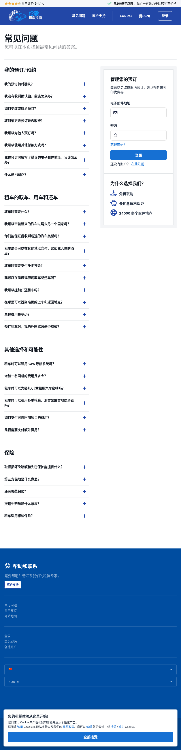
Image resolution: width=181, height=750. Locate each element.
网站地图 (10, 616)
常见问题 (78, 15)
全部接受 (90, 737)
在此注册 (137, 164)
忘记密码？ (118, 145)
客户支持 (99, 15)
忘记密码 (10, 641)
